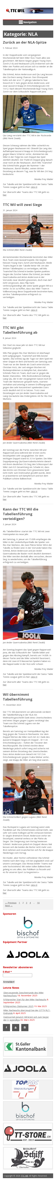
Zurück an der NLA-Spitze (25, 42)
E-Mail (7, 971)
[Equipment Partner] (28, 954)
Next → (9, 905)
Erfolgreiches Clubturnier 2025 (18, 1006)
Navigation (30, 22)
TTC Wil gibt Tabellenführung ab (20, 330)
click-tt (34, 187)
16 (38, 902)
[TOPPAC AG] (28, 927)
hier (5, 194)
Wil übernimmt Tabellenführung (17, 696)
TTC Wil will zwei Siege (22, 204)
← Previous (11, 902)
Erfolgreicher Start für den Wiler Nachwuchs (24, 999)
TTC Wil (24, 1175)
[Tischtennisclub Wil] (28, 12)
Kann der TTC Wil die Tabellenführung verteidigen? (20, 514)
